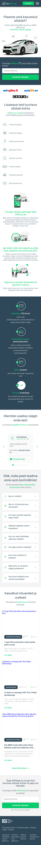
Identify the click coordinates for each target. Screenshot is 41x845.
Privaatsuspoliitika (23, 827)
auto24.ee (14, 835)
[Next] (37, 446)
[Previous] (3, 446)
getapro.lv (5, 841)
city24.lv (32, 839)
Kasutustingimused (8, 827)
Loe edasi (8, 655)
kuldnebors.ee (34, 837)
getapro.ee (14, 841)
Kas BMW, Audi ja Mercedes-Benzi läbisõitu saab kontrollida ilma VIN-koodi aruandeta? (19, 747)
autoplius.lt (5, 835)
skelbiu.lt (23, 835)
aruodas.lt (33, 835)
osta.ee (4, 839)
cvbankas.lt (6, 837)
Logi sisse (28, 3)
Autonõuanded (11, 687)
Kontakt (11, 830)
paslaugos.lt (15, 837)
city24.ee (23, 839)
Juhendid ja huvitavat (13, 637)
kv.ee (13, 839)
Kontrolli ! (20, 77)
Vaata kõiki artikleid (19, 768)
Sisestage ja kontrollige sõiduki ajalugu (20, 64)
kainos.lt (23, 837)
